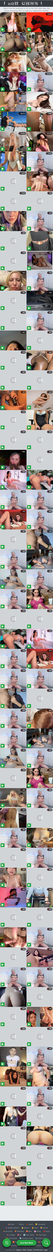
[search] (46, 1242)
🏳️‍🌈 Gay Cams (41, 1235)
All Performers (38, 1250)
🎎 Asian (11, 1224)
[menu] (6, 1242)
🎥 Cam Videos (13, 1245)
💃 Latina (29, 1224)
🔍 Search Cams (39, 1245)
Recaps (29, 1250)
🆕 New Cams (28, 1235)
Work (24, 1250)
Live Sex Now (26, 1243)
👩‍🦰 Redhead (19, 1231)
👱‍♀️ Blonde (44, 1228)
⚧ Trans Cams (11, 1238)
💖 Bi (19, 1235)
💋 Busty (46, 1231)
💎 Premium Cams (26, 1238)
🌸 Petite (37, 1231)
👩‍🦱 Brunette (7, 1231)
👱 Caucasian (40, 1224)
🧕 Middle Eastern (12, 1228)
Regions (19, 1250)
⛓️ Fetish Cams (41, 1238)
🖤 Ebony (20, 1224)
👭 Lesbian (11, 1235)
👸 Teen (35, 1228)
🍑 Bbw (29, 1231)
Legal (45, 1250)
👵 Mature (25, 1228)
